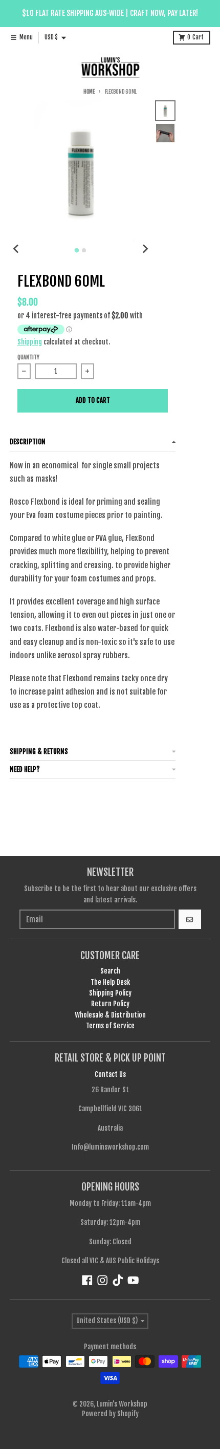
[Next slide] (144, 248)
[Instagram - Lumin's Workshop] (102, 1280)
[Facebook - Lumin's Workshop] (87, 1280)
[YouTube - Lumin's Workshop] (133, 1280)
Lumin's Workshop (122, 1404)
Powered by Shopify (110, 1414)
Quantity (28, 357)
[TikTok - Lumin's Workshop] (118, 1280)
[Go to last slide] (16, 248)
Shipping (29, 342)
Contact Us (110, 1074)
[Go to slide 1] (77, 250)
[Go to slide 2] (84, 250)
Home (89, 92)
